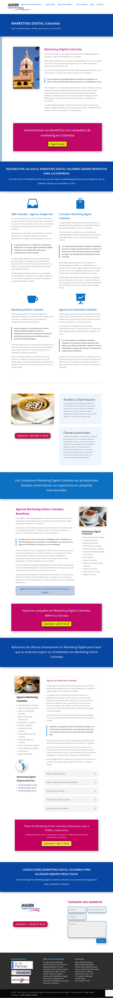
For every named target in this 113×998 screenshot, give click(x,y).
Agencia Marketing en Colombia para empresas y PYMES (45, 590)
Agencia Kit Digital (65, 4)
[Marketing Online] (92, 526)
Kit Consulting (82, 4)
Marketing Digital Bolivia (27, 788)
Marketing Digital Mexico (27, 791)
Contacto (99, 4)
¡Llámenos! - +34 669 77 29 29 (30, 924)
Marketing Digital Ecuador (28, 785)
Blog (92, 4)
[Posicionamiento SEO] (27, 692)
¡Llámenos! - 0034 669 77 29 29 (32, 435)
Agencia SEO (50, 4)
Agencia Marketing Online (31, 4)
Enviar (101, 940)
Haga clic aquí (57, 143)
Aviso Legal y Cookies (29, 995)
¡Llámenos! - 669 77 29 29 (56, 623)
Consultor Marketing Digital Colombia (75, 216)
